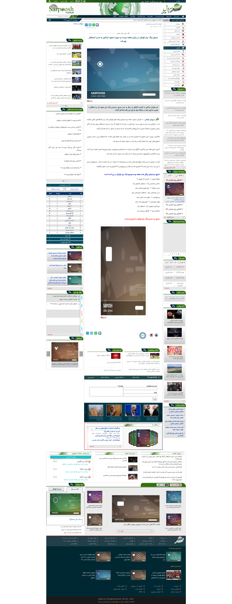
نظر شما (120, 386)
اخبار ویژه (169, 16)
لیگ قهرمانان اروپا (65, 239)
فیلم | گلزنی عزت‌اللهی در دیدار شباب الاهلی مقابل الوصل (173, 529)
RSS (140, 592)
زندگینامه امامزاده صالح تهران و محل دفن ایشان (107, 428)
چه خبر (76, 292)
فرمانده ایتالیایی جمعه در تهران (175, 339)
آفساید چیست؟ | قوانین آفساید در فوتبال (68, 120)
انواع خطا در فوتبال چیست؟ (72, 174)
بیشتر (50, 288)
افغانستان (74, 544)
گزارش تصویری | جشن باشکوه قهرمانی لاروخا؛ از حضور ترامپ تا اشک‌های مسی (158, 575)
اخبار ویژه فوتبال (53, 103)
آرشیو (71, 1)
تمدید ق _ (159, 20)
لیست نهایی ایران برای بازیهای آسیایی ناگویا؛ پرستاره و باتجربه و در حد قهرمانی (60, 46)
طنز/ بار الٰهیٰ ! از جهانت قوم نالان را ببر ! (70, 527)
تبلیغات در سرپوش (136, 586)
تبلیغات (56, 1)
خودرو (81, 328)
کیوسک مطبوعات (123, 16)
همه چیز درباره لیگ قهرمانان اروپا (71, 141)
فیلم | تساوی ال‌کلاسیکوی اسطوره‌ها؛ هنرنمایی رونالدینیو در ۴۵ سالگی (94, 506)
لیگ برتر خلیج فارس (64, 185)
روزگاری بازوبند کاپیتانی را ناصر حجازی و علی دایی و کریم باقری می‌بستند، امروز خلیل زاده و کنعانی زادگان (57, 280)
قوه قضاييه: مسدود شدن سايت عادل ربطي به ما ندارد (167, 467)
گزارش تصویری (155, 592)
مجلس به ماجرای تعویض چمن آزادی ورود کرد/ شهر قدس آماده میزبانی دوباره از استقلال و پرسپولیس (174, 376)
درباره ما (176, 586)
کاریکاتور (79, 338)
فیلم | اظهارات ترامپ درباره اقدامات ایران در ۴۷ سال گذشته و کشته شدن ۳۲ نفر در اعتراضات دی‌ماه (87, 557)
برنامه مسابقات (55, 189)
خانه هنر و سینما (110, 538)
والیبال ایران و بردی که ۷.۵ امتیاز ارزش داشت (176, 358)
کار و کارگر (161, 544)
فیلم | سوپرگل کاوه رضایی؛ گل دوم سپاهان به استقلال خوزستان (94, 529)
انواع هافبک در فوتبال (74, 134)
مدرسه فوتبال (57, 489)
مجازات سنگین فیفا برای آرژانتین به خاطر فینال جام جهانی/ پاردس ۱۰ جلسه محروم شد (59, 63)
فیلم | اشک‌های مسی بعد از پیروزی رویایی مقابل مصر (142, 524)
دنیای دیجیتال (91, 541)
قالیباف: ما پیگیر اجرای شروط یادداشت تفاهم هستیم (153, 419)
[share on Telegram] (90, 24)
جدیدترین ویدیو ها (175, 548)
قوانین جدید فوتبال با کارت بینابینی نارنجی (68, 113)
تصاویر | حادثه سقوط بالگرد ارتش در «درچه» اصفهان (88, 575)
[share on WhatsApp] (93, 24)
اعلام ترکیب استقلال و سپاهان (62, 87)
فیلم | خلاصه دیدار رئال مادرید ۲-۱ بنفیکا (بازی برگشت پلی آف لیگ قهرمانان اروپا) (173, 506)
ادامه (167, 288)
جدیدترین (91, 377)
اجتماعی (81, 313)
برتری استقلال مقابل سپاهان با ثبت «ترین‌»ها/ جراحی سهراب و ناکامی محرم (144, 370)
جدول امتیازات (74, 189)
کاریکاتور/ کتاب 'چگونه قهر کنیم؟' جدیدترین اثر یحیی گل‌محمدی (65, 365)
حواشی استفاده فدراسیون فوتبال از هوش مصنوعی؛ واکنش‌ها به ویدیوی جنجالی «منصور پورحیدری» (57, 256)
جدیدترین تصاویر (175, 566)
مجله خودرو (92, 544)
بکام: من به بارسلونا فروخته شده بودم (57, 266)
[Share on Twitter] (86, 24)
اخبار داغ (176, 16)
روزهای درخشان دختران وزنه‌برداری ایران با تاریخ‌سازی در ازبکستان (175, 321)
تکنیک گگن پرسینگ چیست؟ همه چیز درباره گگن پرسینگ (64, 148)
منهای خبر (150, 16)
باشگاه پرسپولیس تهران (103, 355)
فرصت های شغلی (118, 589)
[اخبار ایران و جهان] (172, 14)
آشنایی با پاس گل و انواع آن (72, 161)
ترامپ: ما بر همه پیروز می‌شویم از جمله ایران (134, 419)
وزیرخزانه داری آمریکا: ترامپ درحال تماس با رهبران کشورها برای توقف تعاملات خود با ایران (114, 419)
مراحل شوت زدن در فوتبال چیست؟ (70, 168)
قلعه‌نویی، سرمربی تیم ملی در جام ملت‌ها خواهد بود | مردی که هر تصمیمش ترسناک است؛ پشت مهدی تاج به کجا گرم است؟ (175, 394)
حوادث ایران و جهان (146, 544)
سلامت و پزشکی (147, 541)
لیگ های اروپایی (65, 242)
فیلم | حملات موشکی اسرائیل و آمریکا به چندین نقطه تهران (122, 557)
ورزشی (81, 298)
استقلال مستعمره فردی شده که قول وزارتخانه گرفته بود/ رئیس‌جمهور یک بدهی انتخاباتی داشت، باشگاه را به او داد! (162, 463)
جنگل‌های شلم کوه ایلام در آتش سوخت (96, 419)
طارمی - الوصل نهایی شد (64, 54)
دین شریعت (111, 544)
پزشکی (81, 321)
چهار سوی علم (92, 538)
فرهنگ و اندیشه (110, 541)
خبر (182, 89)
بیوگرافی (133, 16)
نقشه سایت (138, 589)
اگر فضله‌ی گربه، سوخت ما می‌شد (72, 533)
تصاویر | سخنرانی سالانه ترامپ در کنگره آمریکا (123, 574)
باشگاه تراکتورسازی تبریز (114, 362)
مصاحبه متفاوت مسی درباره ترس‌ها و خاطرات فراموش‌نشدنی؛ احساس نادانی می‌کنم (174, 200)
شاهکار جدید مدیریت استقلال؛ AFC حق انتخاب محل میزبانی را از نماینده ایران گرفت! (162, 458)
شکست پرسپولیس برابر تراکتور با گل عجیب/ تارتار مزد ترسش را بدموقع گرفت (137, 355)
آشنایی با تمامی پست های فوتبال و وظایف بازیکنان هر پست (64, 128)
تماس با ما (157, 586)
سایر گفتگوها (170, 217)
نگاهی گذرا (120, 586)
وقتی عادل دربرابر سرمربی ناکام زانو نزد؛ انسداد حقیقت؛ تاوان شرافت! (162, 472)
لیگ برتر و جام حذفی (151, 24)
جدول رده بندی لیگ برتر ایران (112, 370)
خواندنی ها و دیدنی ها (69, 538)
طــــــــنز (74, 489)
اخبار (115, 16)
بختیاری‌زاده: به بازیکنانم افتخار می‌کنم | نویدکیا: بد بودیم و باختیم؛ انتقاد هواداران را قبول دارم (143, 362)
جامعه (150, 538)
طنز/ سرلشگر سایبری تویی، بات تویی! (70, 530)
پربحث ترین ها (160, 16)
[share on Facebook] (97, 24)
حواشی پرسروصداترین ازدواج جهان (117, 467)
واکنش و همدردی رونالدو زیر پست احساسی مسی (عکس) (113, 459)
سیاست (162, 538)
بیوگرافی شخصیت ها (70, 541)
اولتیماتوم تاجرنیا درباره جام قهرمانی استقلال (61, 71)
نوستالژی (79, 247)
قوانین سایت (175, 589)
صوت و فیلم (175, 592)
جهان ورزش (129, 544)
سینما (81, 305)
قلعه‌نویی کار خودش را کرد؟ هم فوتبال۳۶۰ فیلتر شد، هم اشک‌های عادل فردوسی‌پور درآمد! (162, 478)
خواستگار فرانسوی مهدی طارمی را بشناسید (115, 475)
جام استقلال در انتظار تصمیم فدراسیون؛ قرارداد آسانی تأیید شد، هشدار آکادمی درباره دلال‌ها (61, 80)
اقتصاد (162, 541)
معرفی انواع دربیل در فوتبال (72, 154)
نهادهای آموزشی (128, 538)
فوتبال (159, 24)
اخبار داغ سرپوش (170, 168)
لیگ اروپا (67, 236)
